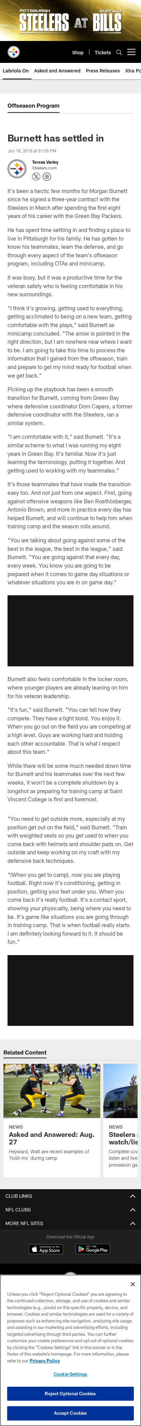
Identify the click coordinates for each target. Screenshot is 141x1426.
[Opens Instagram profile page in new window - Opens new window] (47, 177)
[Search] (119, 52)
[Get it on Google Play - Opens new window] (93, 1252)
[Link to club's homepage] (13, 49)
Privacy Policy (45, 1360)
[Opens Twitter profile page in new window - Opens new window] (36, 177)
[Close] (132, 1284)
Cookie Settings (70, 1374)
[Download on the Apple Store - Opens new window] (46, 1250)
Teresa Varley (45, 162)
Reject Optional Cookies (70, 1393)
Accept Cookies (70, 1413)
